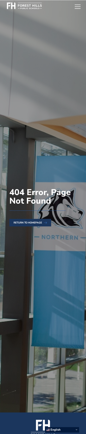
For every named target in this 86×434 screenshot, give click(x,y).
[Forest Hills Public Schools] (26, 6)
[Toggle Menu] (77, 6)
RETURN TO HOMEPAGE (28, 222)
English (55, 429)
